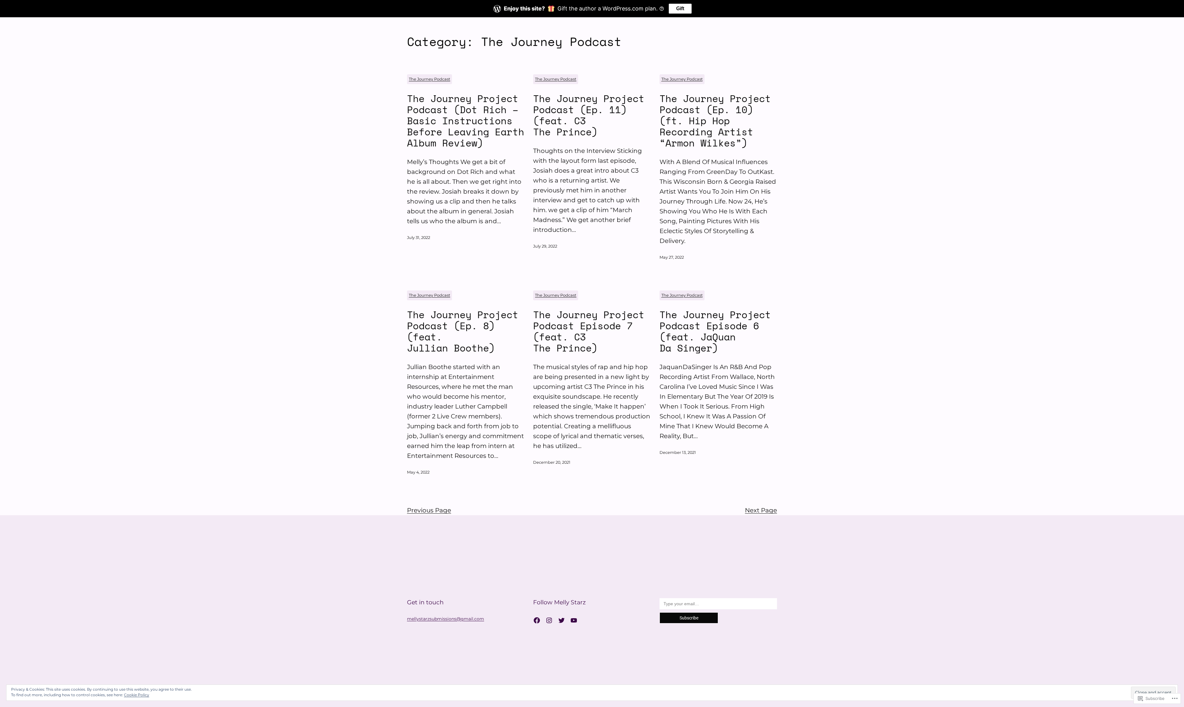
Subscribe (689, 617)
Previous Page (429, 510)
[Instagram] (549, 620)
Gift (680, 8)
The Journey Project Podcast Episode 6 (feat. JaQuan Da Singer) (715, 331)
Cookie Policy (136, 695)
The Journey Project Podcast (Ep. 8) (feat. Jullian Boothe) (462, 331)
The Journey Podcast (429, 79)
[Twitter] (561, 620)
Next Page (761, 510)
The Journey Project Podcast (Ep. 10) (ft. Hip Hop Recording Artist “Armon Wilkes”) (715, 120)
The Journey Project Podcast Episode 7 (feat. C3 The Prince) (588, 331)
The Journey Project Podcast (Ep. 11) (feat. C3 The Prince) (588, 115)
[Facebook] (537, 620)
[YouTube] (574, 620)
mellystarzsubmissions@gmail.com (445, 619)
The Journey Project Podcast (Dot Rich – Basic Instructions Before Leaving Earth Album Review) (465, 120)
